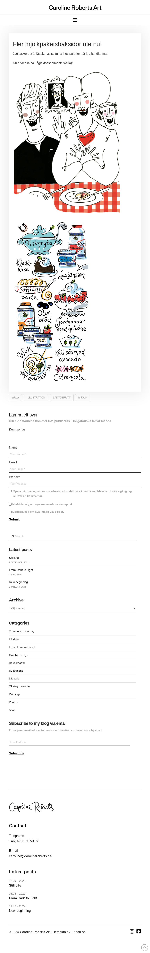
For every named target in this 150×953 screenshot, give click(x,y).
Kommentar (17, 429)
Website (14, 477)
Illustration (36, 397)
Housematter (17, 662)
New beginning (18, 582)
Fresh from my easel (22, 647)
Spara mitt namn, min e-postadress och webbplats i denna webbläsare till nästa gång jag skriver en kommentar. (72, 493)
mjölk (82, 397)
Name (14, 447)
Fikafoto (14, 639)
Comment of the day (21, 631)
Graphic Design (18, 655)
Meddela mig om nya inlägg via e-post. (38, 511)
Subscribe (16, 753)
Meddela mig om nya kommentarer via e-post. (42, 504)
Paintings (14, 694)
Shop (12, 710)
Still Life (14, 557)
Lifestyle (14, 678)
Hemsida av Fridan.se (69, 932)
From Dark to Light (21, 570)
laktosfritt (62, 397)
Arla (15, 397)
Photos (13, 702)
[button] (75, 20)
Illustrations (16, 670)
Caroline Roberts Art (75, 7)
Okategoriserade (19, 686)
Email (13, 462)
